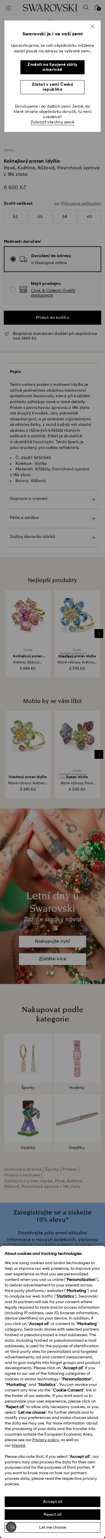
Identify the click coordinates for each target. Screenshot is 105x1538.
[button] (92, 26)
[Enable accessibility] (11, 1527)
